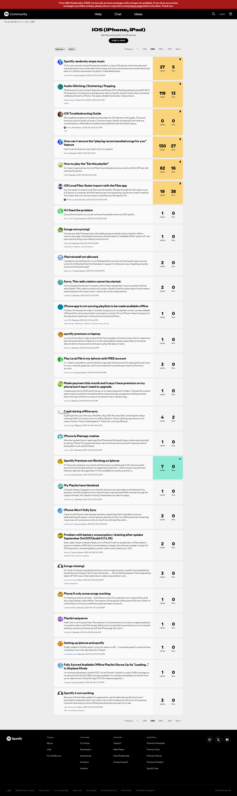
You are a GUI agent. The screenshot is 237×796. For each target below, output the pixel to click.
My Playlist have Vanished (81, 485)
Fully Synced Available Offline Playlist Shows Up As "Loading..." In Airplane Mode (106, 666)
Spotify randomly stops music (84, 61)
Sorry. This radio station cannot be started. (92, 281)
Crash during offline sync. (81, 411)
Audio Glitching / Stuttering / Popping (89, 86)
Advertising (85, 755)
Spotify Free (152, 768)
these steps (136, 5)
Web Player (118, 749)
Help (98, 14)
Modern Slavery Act (109, 790)
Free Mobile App (121, 755)
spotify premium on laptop (82, 334)
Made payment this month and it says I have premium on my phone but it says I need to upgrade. (104, 385)
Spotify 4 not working (79, 693)
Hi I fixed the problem (78, 210)
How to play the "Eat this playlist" (86, 164)
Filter (71, 49)
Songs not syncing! (77, 229)
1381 (145, 49)
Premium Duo (153, 749)
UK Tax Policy (126, 790)
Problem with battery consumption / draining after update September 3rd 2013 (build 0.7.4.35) (103, 536)
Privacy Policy (44, 790)
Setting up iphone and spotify (84, 643)
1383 (161, 49)
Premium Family (154, 755)
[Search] (213, 14)
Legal (9, 790)
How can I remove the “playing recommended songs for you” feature (105, 143)
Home (19, 21)
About (50, 743)
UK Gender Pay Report (145, 790)
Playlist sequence (76, 618)
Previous (129, 49)
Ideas (138, 14)
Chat (118, 14)
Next (178, 49)
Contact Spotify (120, 762)
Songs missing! (74, 566)
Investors (84, 762)
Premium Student (155, 762)
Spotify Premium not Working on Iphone (91, 460)
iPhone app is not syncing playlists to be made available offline (106, 306)
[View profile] (60, 62)
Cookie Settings (61, 790)
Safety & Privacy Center (25, 790)
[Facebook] (227, 739)
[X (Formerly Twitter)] (218, 739)
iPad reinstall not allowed (81, 257)
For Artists (85, 743)
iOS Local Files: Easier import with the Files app (95, 185)
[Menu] (230, 14)
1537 (170, 49)
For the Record (54, 755)
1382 (152, 49)
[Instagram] (209, 739)
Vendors (84, 768)
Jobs (49, 749)
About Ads (77, 790)
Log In (222, 13)
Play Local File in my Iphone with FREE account (95, 358)
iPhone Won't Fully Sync (80, 510)
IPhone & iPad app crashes (81, 436)
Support (117, 743)
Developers (85, 749)
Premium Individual (156, 743)
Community (18, 14)
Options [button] (59, 49)
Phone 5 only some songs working (87, 593)
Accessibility (91, 790)
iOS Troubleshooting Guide (82, 113)
